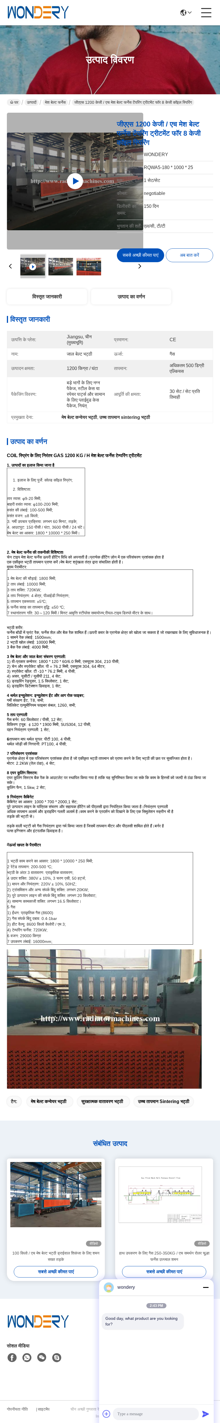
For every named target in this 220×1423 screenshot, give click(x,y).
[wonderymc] (57, 1357)
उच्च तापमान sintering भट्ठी (163, 1101)
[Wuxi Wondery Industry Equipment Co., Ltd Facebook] (12, 1357)
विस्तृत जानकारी (47, 297)
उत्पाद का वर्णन (131, 297)
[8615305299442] (27, 1357)
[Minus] (205, 1287)
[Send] (205, 1413)
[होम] (38, 1328)
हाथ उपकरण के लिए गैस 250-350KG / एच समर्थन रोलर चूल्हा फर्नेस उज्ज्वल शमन (164, 1256)
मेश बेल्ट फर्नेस (55, 102)
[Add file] (107, 1413)
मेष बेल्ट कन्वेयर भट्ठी (48, 1101)
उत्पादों (31, 102)
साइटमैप (44, 1409)
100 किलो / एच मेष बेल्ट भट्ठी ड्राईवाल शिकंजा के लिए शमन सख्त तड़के (55, 1256)
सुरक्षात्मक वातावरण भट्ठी (102, 1101)
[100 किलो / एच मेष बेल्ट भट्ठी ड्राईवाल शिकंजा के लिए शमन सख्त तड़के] (55, 1204)
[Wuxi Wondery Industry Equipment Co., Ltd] (38, 12)
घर (16, 102)
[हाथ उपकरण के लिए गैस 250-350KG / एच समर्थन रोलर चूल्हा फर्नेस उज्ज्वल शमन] (164, 1204)
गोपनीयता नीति (17, 1409)
